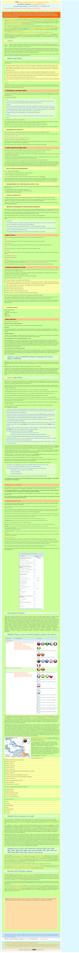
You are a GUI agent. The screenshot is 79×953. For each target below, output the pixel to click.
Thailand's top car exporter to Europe (26, 715)
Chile (5, 32)
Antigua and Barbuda (27, 27)
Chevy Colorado (17, 21)
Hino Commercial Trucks (42, 945)
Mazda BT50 (38, 858)
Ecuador (16, 32)
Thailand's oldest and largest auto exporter (29, 34)
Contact (42, 2)
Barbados (9, 27)
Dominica (52, 27)
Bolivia (19, 30)
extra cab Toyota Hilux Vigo (14, 868)
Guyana (28, 29)
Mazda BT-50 (21, 945)
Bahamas (22, 27)
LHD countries (18, 24)
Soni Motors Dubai (47, 717)
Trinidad (49, 34)
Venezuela (50, 32)
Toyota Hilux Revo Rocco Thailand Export (29, 20)
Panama (36, 32)
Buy (47, 2)
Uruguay (45, 32)
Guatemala (25, 32)
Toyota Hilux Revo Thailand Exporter (14, 20)
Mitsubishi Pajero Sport (44, 944)
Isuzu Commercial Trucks (52, 945)
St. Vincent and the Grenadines (37, 27)
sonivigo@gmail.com (38, 4)
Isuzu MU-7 (28, 21)
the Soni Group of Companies (42, 738)
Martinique (48, 28)
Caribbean (46, 34)
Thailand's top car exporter (12, 19)
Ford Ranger (12, 21)
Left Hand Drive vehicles (10, 24)
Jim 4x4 (47, 737)
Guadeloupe (41, 28)
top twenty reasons (18, 879)
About (7, 942)
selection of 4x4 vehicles (49, 822)
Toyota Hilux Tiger (17, 885)
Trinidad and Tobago (18, 642)
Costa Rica (12, 32)
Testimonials (39, 2)
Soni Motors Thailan (34, 737)
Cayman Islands (14, 27)
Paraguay (39, 32)
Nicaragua (32, 32)
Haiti (44, 28)
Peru (42, 32)
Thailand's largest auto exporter (18, 855)
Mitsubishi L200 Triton (54, 20)
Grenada (56, 27)
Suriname (33, 29)
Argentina (13, 30)
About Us (21, 2)
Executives (34, 2)
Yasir (44, 737)
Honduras (28, 32)
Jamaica (18, 27)
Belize (16, 30)
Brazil (22, 30)
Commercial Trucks (15, 942)
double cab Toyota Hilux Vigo (25, 868)
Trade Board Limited (21, 438)
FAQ (45, 2)
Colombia (8, 32)
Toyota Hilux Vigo (40, 20)
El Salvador (20, 32)
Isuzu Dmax (23, 21)
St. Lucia (45, 27)
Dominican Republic (35, 28)
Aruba (30, 28)
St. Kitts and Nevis (17, 647)
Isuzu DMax (33, 858)
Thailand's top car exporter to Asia (13, 715)
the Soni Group (26, 939)
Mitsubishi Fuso (27, 945)
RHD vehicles (31, 22)
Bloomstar (41, 737)
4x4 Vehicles (25, 2)
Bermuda (48, 27)
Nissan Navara (7, 21)
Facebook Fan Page (37, 8)
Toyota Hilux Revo (8, 944)
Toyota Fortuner (47, 20)
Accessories (30, 2)
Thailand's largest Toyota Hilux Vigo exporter (35, 855)
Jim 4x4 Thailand (33, 717)
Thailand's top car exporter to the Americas (14, 22)
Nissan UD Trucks (34, 945)
